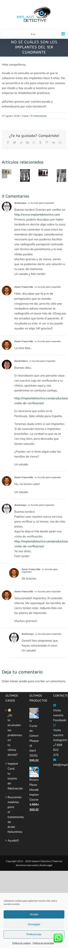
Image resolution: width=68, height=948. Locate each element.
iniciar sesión (19, 681)
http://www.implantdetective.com (37, 214)
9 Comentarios (39, 115)
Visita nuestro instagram (60, 735)
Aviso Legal (46, 865)
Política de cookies (21, 943)
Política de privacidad (43, 943)
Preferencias (34, 934)
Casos (25, 115)
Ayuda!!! (10, 840)
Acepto (34, 914)
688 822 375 (57, 749)
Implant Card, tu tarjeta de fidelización (10, 776)
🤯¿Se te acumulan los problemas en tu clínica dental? (10, 732)
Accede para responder (42, 203)
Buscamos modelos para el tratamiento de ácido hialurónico (10, 814)
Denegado (34, 924)
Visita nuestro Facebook (59, 715)
